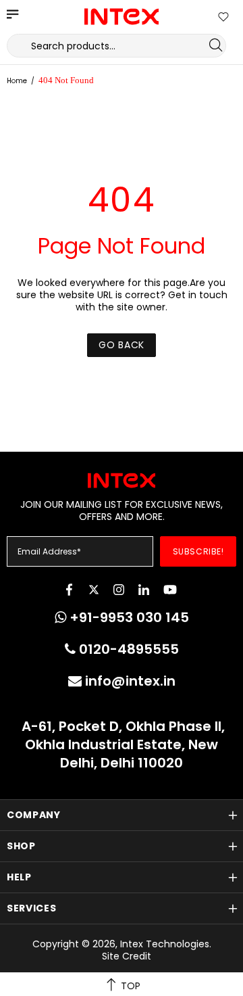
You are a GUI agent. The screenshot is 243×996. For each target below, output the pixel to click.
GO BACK (121, 345)
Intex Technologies (121, 16)
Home (17, 81)
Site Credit (126, 956)
